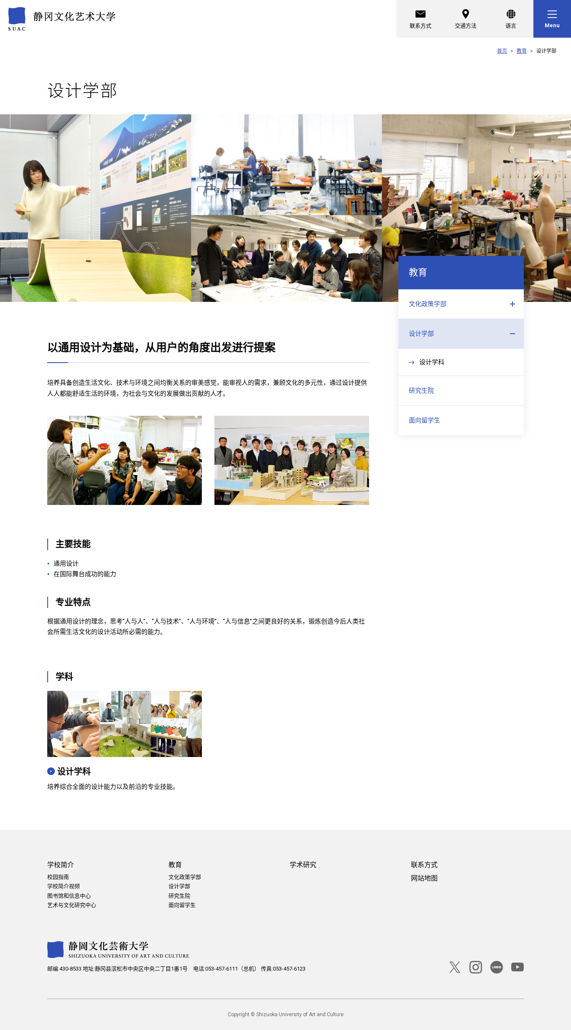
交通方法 (466, 26)
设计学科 (74, 772)
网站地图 (424, 878)
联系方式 (420, 26)
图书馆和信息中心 (69, 896)
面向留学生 (424, 420)
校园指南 (58, 877)
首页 (502, 51)
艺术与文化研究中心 (71, 905)
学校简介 (60, 865)
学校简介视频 (63, 886)
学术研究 (303, 865)
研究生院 (421, 390)
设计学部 (421, 333)
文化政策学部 (427, 304)
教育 (522, 51)
